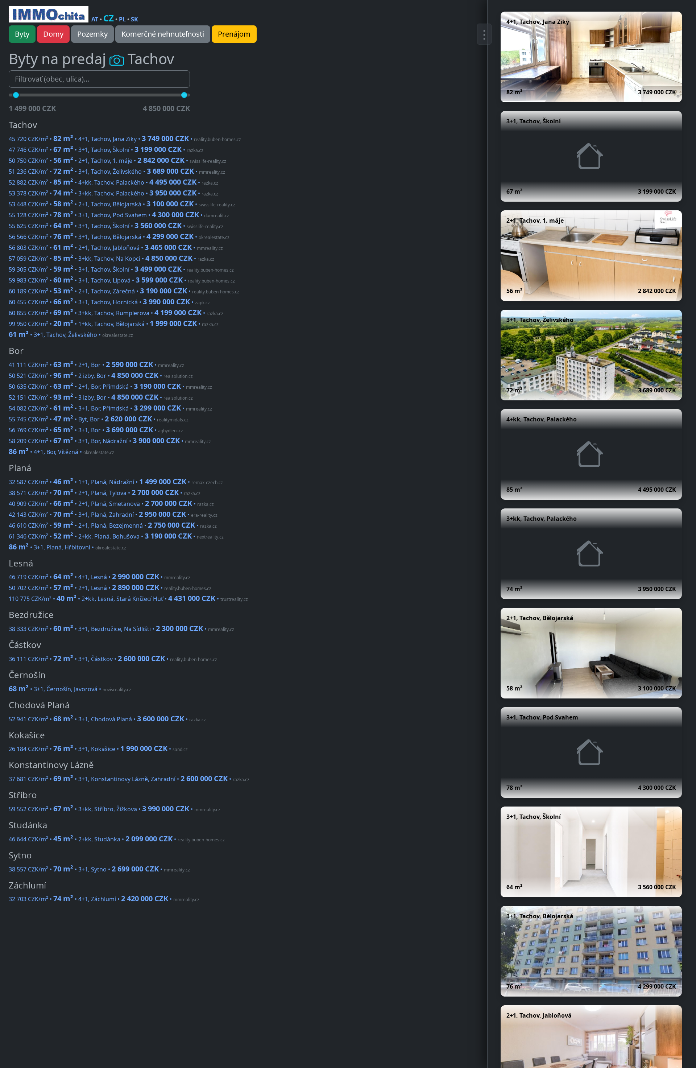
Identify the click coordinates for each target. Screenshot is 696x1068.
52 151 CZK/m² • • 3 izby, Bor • (101, 397)
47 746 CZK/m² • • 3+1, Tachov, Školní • (106, 150)
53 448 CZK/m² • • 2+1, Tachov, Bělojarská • (122, 204)
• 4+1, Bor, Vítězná (61, 452)
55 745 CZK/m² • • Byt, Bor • (98, 419)
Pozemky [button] (92, 34)
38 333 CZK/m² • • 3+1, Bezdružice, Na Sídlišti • (121, 629)
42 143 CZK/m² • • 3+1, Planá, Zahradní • (113, 515)
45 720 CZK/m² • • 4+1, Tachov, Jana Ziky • (125, 139)
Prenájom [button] (234, 34)
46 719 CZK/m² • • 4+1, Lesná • (99, 577)
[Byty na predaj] (48, 14)
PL (122, 19)
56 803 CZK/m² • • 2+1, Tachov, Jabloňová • (116, 248)
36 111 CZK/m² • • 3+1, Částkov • (113, 659)
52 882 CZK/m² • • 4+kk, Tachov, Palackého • (113, 182)
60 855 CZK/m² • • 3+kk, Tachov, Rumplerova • (116, 313)
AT (94, 19)
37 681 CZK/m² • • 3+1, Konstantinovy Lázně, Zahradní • (129, 779)
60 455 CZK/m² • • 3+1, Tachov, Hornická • (109, 302)
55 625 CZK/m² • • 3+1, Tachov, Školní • (116, 226)
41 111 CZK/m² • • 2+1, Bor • (96, 365)
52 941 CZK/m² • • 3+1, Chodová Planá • (107, 719)
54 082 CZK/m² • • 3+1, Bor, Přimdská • (110, 408)
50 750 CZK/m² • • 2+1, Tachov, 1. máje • (117, 161)
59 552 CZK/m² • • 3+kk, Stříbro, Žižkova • (114, 809)
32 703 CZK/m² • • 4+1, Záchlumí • (104, 899)
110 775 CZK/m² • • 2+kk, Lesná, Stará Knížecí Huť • (128, 599)
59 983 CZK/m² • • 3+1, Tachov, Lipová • (122, 280)
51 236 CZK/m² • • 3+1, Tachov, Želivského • (117, 172)
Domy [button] (53, 34)
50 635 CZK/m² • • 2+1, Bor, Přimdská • (110, 387)
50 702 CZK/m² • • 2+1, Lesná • (110, 588)
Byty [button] (22, 34)
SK (134, 19)
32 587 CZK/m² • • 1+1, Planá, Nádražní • (116, 482)
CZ (108, 18)
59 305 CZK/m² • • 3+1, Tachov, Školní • (121, 269)
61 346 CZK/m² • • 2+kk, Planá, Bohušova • (116, 536)
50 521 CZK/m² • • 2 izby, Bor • (101, 376)
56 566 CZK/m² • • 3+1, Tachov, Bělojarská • (119, 237)
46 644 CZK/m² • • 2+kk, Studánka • (117, 839)
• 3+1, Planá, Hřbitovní (67, 547)
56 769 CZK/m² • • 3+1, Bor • (96, 430)
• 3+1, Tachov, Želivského (71, 335)
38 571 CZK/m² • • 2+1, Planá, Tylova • (104, 493)
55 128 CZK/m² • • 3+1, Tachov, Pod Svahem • (119, 215)
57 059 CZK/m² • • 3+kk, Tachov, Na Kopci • (111, 259)
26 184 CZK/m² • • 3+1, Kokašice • (98, 749)
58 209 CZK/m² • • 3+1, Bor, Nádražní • (110, 441)
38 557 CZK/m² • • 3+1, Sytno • (99, 869)
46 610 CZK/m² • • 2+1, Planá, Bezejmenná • (113, 525)
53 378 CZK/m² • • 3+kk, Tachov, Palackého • (113, 193)
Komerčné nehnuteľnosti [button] (162, 34)
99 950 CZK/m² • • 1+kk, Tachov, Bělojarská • (114, 324)
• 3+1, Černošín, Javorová (70, 689)
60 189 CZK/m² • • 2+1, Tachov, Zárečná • (124, 291)
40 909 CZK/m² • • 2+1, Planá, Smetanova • (111, 504)
